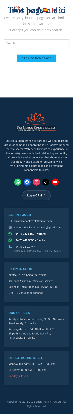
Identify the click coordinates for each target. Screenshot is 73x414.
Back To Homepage (36, 58)
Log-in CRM (34, 195)
